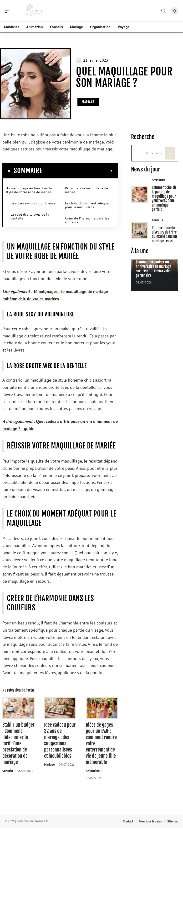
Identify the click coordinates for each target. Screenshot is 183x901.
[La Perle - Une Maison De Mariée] (34, 10)
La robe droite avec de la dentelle (29, 216)
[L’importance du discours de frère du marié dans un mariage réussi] (140, 230)
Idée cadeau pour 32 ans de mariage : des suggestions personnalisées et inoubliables (60, 740)
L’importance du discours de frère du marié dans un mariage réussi (164, 234)
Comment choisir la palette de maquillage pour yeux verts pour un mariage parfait (164, 198)
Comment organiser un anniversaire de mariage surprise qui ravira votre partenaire (153, 268)
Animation (93, 771)
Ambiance (158, 180)
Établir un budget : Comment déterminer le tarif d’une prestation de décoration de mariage (18, 743)
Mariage (88, 102)
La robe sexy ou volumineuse (33, 203)
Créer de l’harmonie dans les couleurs (87, 220)
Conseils (7, 771)
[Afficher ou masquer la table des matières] (77, 171)
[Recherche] (163, 11)
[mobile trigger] (9, 10)
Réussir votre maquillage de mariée (86, 190)
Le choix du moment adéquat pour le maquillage (87, 205)
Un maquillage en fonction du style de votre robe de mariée (29, 190)
